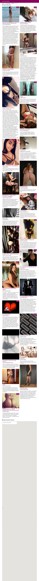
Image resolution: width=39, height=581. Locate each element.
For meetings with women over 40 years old (28, 267)
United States (8, 3)
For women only (6, 314)
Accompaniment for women (26, 296)
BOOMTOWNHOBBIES (6, 1)
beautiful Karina (24, 186)
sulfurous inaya (23, 388)
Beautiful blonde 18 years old (9, 23)
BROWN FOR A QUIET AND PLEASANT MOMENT (9, 196)
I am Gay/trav (23, 210)
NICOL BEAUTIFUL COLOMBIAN (10, 165)
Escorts (3, 3)
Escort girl (5, 218)
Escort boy (22, 150)
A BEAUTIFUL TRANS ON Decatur (11, 253)
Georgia (12, 3)
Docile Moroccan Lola (25, 335)
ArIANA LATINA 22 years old (27, 239)
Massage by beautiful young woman (9, 361)
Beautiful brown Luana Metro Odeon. (9, 289)
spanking (22, 358)
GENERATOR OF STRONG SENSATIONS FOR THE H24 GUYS (11, 409)
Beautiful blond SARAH (25, 22)
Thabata (22, 54)
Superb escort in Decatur (8, 107)
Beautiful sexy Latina (25, 129)
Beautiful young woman (8, 69)
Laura (4, 384)
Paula (21, 96)
